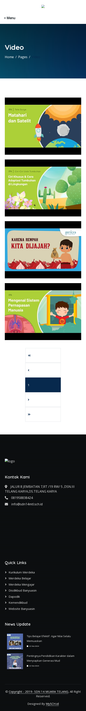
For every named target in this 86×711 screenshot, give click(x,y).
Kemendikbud (18, 602)
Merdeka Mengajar (22, 584)
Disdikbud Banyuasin (23, 590)
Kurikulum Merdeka (22, 572)
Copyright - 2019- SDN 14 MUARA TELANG (38, 691)
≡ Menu (9, 18)
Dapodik (14, 597)
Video (36, 57)
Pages (22, 57)
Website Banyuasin (22, 609)
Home (9, 57)
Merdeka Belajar (20, 578)
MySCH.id (52, 704)
